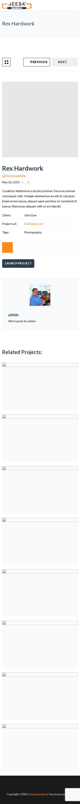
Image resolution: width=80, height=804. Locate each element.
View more (40, 386)
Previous (39, 62)
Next (62, 62)
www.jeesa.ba (37, 794)
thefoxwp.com (33, 224)
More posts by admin (22, 321)
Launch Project (18, 263)
